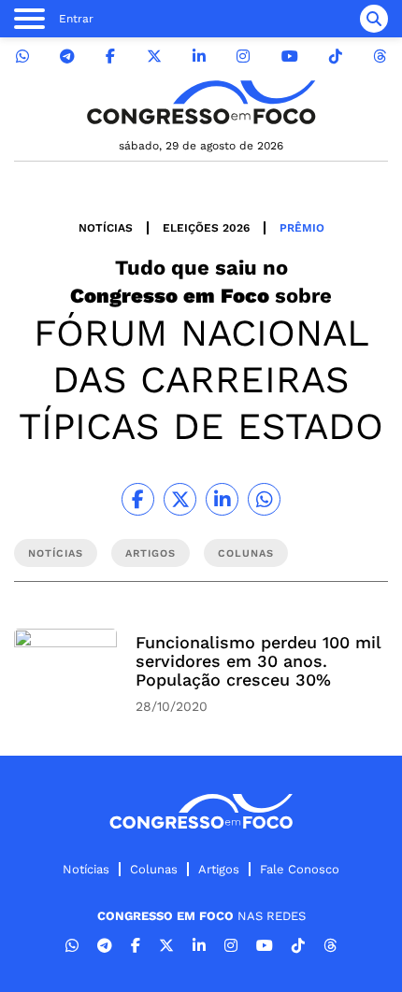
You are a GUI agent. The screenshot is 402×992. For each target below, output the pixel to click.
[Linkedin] (199, 56)
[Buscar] (374, 19)
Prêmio (302, 227)
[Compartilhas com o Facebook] (138, 499)
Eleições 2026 (206, 227)
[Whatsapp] (22, 56)
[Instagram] (243, 56)
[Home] (201, 102)
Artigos (218, 869)
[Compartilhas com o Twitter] (180, 499)
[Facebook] (110, 56)
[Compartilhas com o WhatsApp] (264, 499)
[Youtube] (289, 56)
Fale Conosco (299, 869)
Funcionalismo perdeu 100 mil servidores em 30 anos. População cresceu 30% (258, 660)
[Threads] (379, 56)
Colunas (154, 869)
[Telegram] (67, 56)
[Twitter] (154, 56)
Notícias (106, 227)
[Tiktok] (335, 56)
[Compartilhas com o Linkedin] (222, 499)
